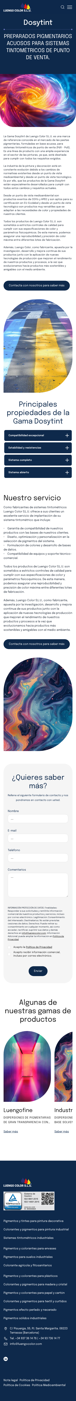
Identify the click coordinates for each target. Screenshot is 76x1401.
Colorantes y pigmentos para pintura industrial (36, 1229)
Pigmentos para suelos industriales (28, 1257)
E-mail (12, 830)
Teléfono (14, 850)
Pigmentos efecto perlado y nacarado (30, 1309)
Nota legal (11, 1380)
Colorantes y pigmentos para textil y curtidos (35, 1301)
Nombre (13, 811)
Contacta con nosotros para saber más (37, 285)
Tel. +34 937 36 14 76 (23, 1338)
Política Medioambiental (49, 1385)
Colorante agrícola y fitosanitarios (28, 1265)
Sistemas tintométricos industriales (29, 1238)
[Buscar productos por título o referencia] (53, 7)
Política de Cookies (17, 1385)
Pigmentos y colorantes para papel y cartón (34, 1292)
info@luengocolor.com (34, 933)
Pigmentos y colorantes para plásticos (31, 1276)
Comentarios (17, 869)
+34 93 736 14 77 (49, 1338)
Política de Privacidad (39, 947)
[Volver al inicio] (7, 1392)
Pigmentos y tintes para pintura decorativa (33, 1221)
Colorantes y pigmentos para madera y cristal (35, 1284)
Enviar (38, 971)
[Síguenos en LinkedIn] (6, 1359)
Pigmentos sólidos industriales (25, 1318)
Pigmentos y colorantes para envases (30, 1248)
